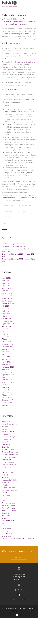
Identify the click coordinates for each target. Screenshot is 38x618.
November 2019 (8, 372)
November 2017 (8, 402)
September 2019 (8, 375)
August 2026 (6, 278)
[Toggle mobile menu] (35, 4)
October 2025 (7, 301)
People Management (23, 211)
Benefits (5, 427)
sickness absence (8, 521)
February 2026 (7, 291)
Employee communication (11, 449)
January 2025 (7, 319)
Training (5, 531)
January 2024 (7, 341)
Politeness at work (8, 505)
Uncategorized (7, 536)
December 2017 (7, 400)
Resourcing (6, 518)
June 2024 (5, 329)
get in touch (20, 200)
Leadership (6, 495)
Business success (8, 432)
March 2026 (6, 288)
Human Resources (25, 206)
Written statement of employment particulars (18, 538)
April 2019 (5, 377)
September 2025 (8, 303)
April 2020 (5, 369)
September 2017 (8, 405)
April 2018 (5, 390)
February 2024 (7, 339)
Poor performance (8, 508)
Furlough (5, 475)
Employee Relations (11, 21)
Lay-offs (4, 493)
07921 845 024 (19, 599)
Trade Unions (6, 528)
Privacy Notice (32, 609)
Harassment (6, 477)
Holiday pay (6, 482)
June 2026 (5, 283)
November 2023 (8, 347)
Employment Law (8, 462)
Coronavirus (6, 439)
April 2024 (5, 334)
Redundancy (6, 516)
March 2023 (6, 357)
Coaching (5, 434)
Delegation (6, 444)
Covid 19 (5, 442)
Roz (24, 19)
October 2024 (7, 321)
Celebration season (15, 15)
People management (20, 24)
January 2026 (7, 293)
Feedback (5, 470)
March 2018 (6, 392)
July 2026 (5, 280)
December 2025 (7, 296)
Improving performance (10, 490)
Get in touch (19, 557)
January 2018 (7, 397)
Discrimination (7, 447)
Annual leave (6, 421)
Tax (3, 526)
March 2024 (6, 336)
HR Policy (5, 485)
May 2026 (5, 286)
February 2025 (7, 316)
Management (6, 498)
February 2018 (7, 395)
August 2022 (6, 359)
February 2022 (7, 364)
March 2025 (6, 313)
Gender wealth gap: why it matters (14, 244)
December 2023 (7, 344)
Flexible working (8, 472)
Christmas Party (9, 206)
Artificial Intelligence (9, 424)
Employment (6, 460)
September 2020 (8, 367)
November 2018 (8, 382)
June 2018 (5, 387)
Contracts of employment (11, 437)
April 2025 (5, 311)
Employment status (9, 465)
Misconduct (8, 24)
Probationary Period (9, 510)
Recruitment (6, 513)
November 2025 (8, 298)
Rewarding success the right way (13, 246)
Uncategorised (7, 533)
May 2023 (5, 354)
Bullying (5, 429)
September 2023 (8, 349)
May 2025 (5, 308)
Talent (4, 523)
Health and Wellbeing (27, 21)
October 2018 (7, 385)
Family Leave (6, 467)
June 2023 (5, 352)
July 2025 (5, 306)
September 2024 (8, 324)
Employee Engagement (10, 452)
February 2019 (7, 380)
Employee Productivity (10, 454)
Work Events (8, 216)
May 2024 (5, 331)
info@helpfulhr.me (19, 590)
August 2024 (6, 326)
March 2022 (6, 362)
